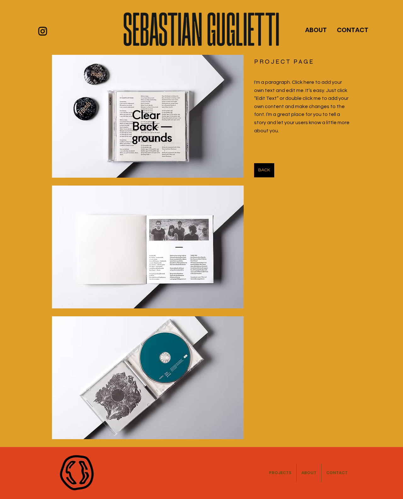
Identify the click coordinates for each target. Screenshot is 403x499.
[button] (148, 116)
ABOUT (316, 30)
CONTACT (352, 30)
